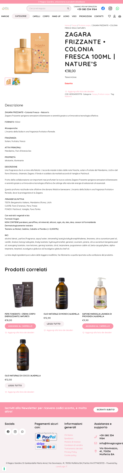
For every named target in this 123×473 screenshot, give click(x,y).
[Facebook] (103, 8)
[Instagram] (110, 8)
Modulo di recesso (72, 442)
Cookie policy (70, 455)
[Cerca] (68, 8)
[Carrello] (119, 16)
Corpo (74, 25)
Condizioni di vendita (73, 445)
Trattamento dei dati (73, 448)
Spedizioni (68, 438)
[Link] (109, 16)
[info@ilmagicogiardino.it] (96, 443)
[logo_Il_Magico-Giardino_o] (5, 8)
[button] (79, 91)
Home (67, 25)
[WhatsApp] (117, 8)
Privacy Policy (70, 452)
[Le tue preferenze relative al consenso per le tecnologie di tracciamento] (4, 468)
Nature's (68, 96)
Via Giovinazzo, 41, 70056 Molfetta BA (108, 451)
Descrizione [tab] (14, 105)
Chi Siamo (68, 435)
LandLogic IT (61, 466)
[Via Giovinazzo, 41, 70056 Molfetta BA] (96, 451)
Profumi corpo (84, 25)
